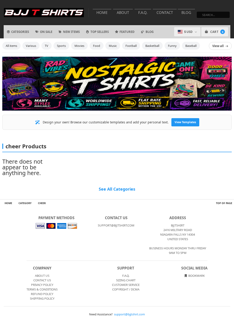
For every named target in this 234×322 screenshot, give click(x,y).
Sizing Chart (126, 280)
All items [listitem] (11, 46)
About (123, 12)
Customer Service (126, 285)
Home (102, 12)
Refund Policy (42, 294)
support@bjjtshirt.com (129, 314)
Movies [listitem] (79, 46)
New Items (71, 32)
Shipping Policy (42, 298)
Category (25, 203)
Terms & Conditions (42, 289)
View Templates (185, 122)
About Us (42, 276)
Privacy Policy (42, 285)
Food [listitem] (96, 46)
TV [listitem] (46, 46)
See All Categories (117, 189)
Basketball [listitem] (152, 46)
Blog (186, 12)
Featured (127, 32)
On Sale (46, 32)
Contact (165, 12)
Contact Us (42, 280)
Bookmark (196, 276)
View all (218, 46)
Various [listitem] (31, 46)
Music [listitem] (113, 46)
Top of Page (224, 203)
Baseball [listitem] (191, 46)
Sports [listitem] (61, 46)
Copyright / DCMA (125, 289)
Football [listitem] (131, 46)
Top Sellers (99, 32)
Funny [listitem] (172, 46)
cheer (42, 203)
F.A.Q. (142, 12)
